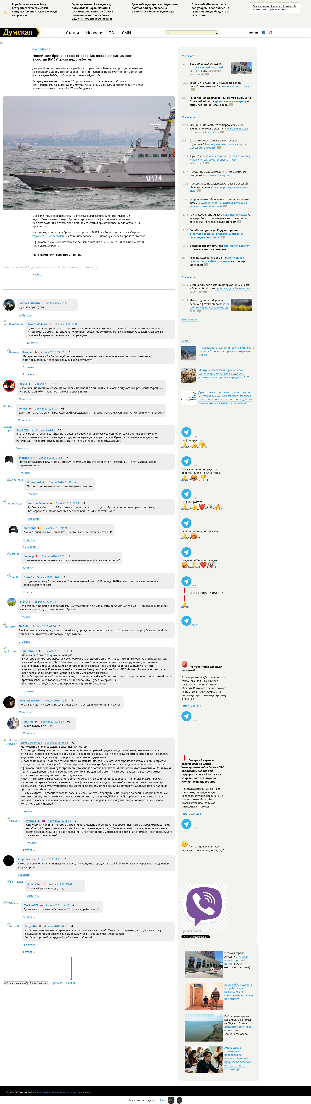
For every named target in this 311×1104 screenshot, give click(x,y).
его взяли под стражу (235, 86)
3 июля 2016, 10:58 (56, 651)
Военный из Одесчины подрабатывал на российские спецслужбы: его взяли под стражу (238, 992)
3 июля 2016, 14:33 (44, 602)
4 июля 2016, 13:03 (59, 820)
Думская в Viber (191, 931)
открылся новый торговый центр (236, 960)
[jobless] (8, 406)
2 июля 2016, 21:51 (50, 458)
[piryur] (9, 391)
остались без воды (235, 214)
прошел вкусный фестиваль (233, 288)
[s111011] (11, 605)
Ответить (25, 314)
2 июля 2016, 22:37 (52, 352)
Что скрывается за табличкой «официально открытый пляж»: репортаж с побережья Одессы (226, 351)
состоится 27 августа (216, 175)
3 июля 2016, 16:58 (56, 742)
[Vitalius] (13, 728)
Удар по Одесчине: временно (208, 257)
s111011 (25, 602)
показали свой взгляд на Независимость (210, 305)
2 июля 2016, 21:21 (46, 408)
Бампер (28, 352)
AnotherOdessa (38, 324)
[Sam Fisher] (15, 881)
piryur (23, 384)
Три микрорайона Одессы (206, 214)
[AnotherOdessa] (13, 324)
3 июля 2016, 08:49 (48, 577)
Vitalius (28, 721)
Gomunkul (34, 482)
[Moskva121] (14, 821)
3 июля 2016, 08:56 (44, 626)
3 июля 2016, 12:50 (55, 700)
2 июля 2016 (38, 48)
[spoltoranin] (10, 651)
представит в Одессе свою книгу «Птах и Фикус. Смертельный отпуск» (220, 157)
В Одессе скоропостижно (207, 245)
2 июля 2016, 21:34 (43, 429)
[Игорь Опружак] (10, 743)
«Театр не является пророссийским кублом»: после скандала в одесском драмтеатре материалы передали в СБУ (223, 373)
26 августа (188, 56)
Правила (56, 983)
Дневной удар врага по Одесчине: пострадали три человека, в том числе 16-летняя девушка (155, 8)
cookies (160, 1100)
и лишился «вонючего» (219, 103)
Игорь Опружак (31, 742)
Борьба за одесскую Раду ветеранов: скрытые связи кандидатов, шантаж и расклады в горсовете (35, 10)
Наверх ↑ (38, 274)
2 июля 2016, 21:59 (55, 528)
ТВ (111, 33)
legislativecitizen (30, 700)
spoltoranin (29, 651)
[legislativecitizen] (9, 707)
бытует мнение (29, 303)
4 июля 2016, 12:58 (57, 905)
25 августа (188, 117)
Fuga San (24, 859)
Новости (94, 33)
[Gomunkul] (15, 480)
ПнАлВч (28, 577)
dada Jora (22, 429)
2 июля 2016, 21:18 (46, 384)
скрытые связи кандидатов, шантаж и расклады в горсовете (216, 235)
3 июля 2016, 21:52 (49, 859)
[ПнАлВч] (13, 577)
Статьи (72, 33)
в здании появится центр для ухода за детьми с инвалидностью (218, 204)
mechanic (25, 458)
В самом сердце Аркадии (205, 63)
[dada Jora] (7, 430)
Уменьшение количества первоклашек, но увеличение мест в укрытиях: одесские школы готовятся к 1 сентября (237, 1058)
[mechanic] (9, 464)
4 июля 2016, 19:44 (60, 884)
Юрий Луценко (199, 156)
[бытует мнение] (9, 310)
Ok (171, 1100)
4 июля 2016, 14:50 (55, 926)
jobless (22, 408)
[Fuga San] (8, 865)
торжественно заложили (48, 236)
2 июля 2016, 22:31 (52, 556)
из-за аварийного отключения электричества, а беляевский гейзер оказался (220, 218)
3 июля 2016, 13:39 (52, 721)
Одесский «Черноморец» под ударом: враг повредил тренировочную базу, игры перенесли (210, 10)
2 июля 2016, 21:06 (66, 324)
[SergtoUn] (14, 926)
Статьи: (186, 340)
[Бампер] (13, 352)
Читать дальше (191, 706)
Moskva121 (33, 820)
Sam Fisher (34, 884)
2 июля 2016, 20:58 (55, 303)
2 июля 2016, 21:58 (59, 482)
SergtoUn (31, 926)
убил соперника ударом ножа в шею (220, 188)
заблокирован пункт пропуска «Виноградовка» (218, 259)
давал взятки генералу (231, 101)
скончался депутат (237, 245)
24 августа (188, 277)
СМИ (126, 33)
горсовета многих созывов (208, 249)
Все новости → (190, 319)
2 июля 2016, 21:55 (67, 503)
